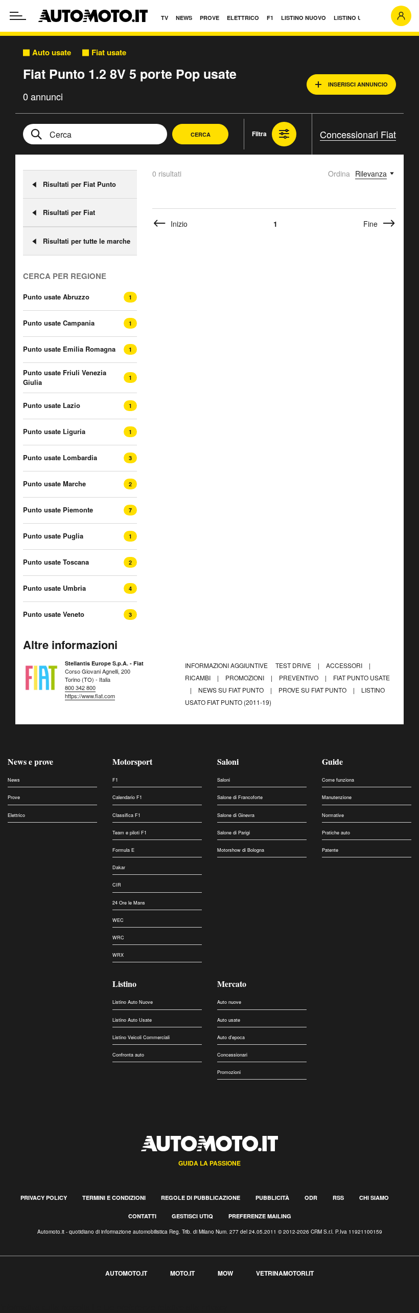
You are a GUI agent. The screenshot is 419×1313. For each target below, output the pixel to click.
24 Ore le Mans (128, 902)
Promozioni (245, 677)
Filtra (259, 133)
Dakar (118, 867)
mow (225, 1273)
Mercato (231, 983)
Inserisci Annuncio (358, 84)
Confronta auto (128, 1054)
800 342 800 (80, 687)
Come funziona (338, 780)
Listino (124, 983)
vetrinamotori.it (285, 1273)
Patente (330, 850)
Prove (14, 797)
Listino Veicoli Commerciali (141, 1037)
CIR (116, 884)
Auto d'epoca (231, 1037)
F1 (115, 780)
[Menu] (18, 16)
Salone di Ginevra (235, 815)
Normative (333, 815)
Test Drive (294, 665)
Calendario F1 (127, 797)
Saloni (228, 761)
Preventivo (299, 677)
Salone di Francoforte (240, 797)
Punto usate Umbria (54, 588)
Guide (332, 761)
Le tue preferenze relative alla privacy (159, 1307)
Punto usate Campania (59, 323)
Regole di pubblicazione (200, 1197)
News (14, 780)
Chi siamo (374, 1197)
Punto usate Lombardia (60, 457)
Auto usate (51, 52)
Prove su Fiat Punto (313, 689)
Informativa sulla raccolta (45, 1307)
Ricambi (198, 677)
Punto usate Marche (54, 483)
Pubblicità (272, 1197)
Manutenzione (337, 797)
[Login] (401, 16)
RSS (338, 1197)
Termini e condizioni (114, 1197)
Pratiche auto (336, 832)
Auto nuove (229, 1002)
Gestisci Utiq (192, 1216)
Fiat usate (108, 52)
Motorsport (132, 761)
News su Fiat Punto (231, 689)
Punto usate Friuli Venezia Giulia (64, 377)
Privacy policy (43, 1197)
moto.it (182, 1273)
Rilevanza (371, 173)
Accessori (345, 665)
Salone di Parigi (233, 832)
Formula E (123, 850)
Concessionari (232, 1054)
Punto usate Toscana (56, 562)
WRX (118, 955)
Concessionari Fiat (358, 134)
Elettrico (16, 815)
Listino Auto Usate (132, 1020)
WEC (118, 920)
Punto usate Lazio (51, 405)
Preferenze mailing (259, 1216)
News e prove (30, 761)
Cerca (201, 134)
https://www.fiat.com (90, 696)
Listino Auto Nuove (132, 1002)
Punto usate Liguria (54, 431)
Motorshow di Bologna (240, 850)
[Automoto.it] (93, 16)
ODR (311, 1197)
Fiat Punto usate (361, 677)
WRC (118, 937)
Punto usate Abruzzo (56, 297)
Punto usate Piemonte (58, 509)
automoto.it (126, 1273)
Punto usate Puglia (53, 536)
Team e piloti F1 (129, 832)
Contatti (142, 1216)
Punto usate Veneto (53, 614)
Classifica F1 (126, 815)
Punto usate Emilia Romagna (69, 349)
